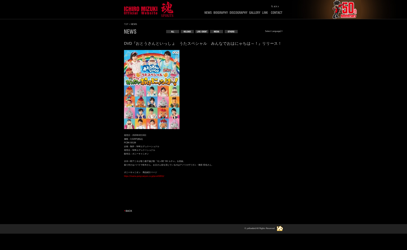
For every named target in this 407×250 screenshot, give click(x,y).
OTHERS (231, 31)
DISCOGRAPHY (239, 13)
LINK (265, 13)
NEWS (208, 13)
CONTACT (277, 13)
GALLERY (255, 13)
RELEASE (187, 31)
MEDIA (216, 31)
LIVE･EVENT (201, 31)
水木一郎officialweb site (148, 8)
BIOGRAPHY (220, 13)
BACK (129, 211)
